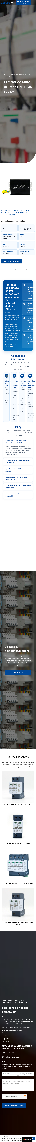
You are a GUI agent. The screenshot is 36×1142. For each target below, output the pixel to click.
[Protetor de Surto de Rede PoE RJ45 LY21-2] (18, 187)
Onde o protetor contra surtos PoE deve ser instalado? (18, 486)
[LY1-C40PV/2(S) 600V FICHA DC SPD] (18, 811)
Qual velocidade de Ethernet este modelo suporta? (16, 478)
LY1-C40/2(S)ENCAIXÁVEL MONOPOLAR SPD (18, 805)
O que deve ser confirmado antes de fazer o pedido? (17, 495)
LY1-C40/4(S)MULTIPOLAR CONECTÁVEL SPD (18, 883)
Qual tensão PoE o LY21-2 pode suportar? (15, 470)
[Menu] (12, 2)
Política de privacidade (16, 1140)
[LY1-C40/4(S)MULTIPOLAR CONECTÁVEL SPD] (18, 850)
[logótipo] (6, 3)
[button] (33, 2)
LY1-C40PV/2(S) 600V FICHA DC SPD (18, 844)
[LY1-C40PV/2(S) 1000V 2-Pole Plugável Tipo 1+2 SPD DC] (18, 889)
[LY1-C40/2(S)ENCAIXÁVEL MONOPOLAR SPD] (18, 771)
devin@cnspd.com (8, 1052)
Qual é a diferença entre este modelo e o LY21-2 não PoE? (18, 461)
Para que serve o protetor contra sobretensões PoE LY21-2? (16, 442)
